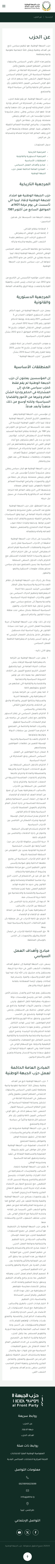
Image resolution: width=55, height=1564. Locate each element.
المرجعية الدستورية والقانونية (31, 156)
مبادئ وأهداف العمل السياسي (30, 165)
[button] (3, 6)
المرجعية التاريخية (37, 152)
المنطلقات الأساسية (35, 161)
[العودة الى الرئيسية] (38, 6)
